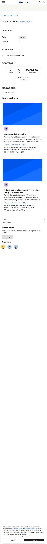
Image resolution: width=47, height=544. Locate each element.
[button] (6, 128)
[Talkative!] (9, 247)
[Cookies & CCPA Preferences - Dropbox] (23, 533)
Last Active (23, 80)
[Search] (40, 2)
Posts (11, 72)
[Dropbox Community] (23, 2)
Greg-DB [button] (31, 205)
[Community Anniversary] (3, 247)
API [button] (24, 145)
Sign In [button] (7, 237)
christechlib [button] (14, 147)
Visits (19, 72)
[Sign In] (44, 2)
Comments (23, 222)
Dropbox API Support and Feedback (15, 149)
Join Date (32, 72)
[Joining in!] (16, 247)
